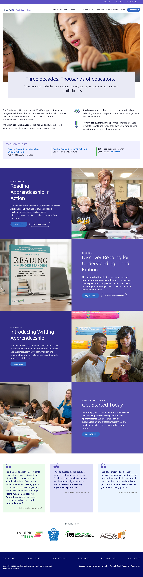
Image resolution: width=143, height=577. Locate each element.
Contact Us (134, 558)
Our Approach (34, 558)
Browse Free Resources (114, 296)
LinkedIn (105, 566)
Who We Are (57, 10)
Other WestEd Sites (131, 2)
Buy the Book (90, 296)
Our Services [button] (85, 10)
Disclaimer (125, 566)
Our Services (60, 558)
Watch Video (19, 224)
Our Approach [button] (69, 10)
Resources (100, 10)
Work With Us (90, 434)
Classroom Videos (40, 224)
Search (122, 10)
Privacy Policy (115, 566)
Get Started (134, 10)
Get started (115, 151)
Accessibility (135, 566)
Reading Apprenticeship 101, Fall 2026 (70, 149)
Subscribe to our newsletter (89, 566)
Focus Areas (119, 2)
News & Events (112, 10)
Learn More (18, 364)
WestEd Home (108, 2)
